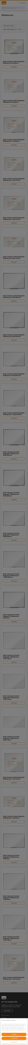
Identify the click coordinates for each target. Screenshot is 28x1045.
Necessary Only (14, 1038)
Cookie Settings (14, 1042)
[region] (14, 1031)
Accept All (14, 1034)
